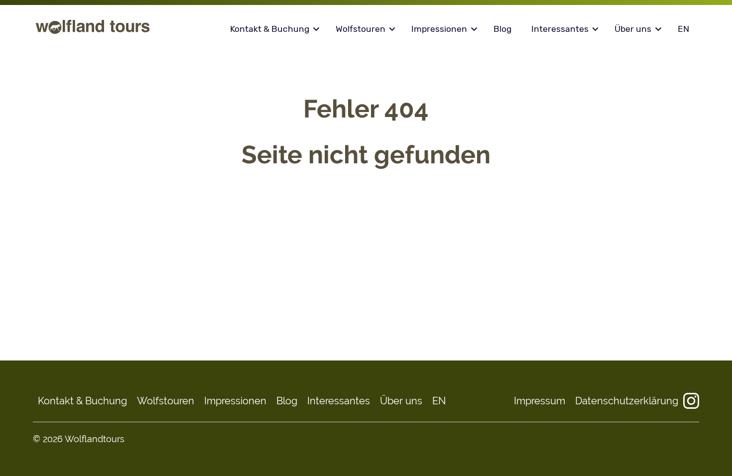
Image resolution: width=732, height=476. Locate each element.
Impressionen (439, 29)
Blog (502, 29)
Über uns (632, 29)
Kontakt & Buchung (269, 29)
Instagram (691, 401)
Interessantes (560, 29)
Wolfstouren (360, 29)
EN (683, 29)
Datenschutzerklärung (626, 401)
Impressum (539, 401)
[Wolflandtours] (92, 33)
